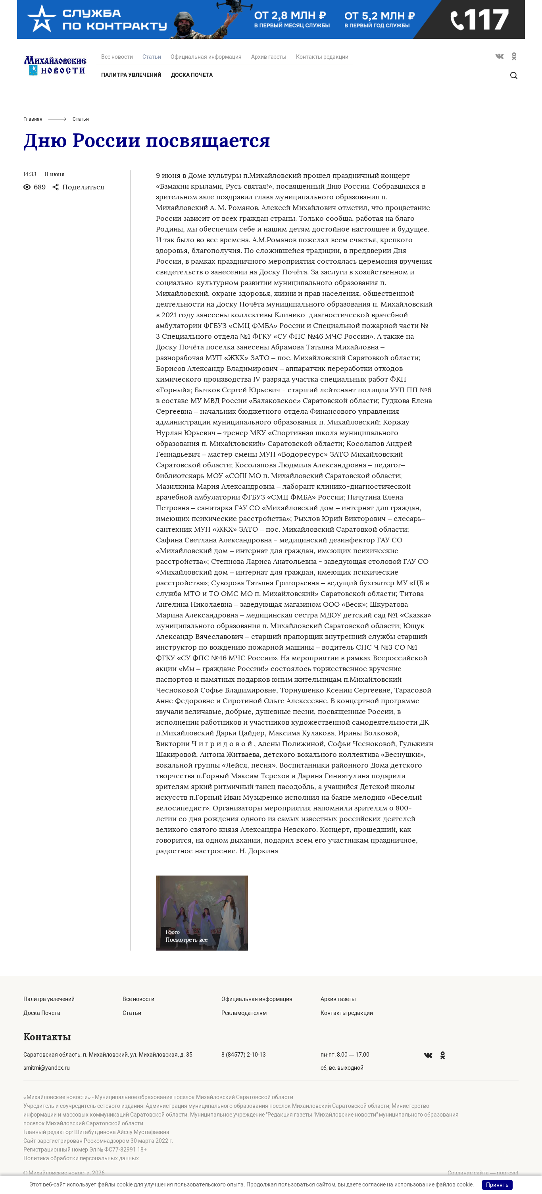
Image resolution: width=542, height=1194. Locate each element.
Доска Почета (192, 75)
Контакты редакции (322, 57)
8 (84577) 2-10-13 (243, 1054)
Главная (32, 119)
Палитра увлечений (131, 75)
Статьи (132, 1013)
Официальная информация (206, 57)
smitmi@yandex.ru (46, 1068)
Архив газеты (268, 57)
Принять (497, 1185)
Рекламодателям (244, 1013)
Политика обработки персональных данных (81, 1158)
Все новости (117, 57)
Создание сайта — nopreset (483, 1173)
